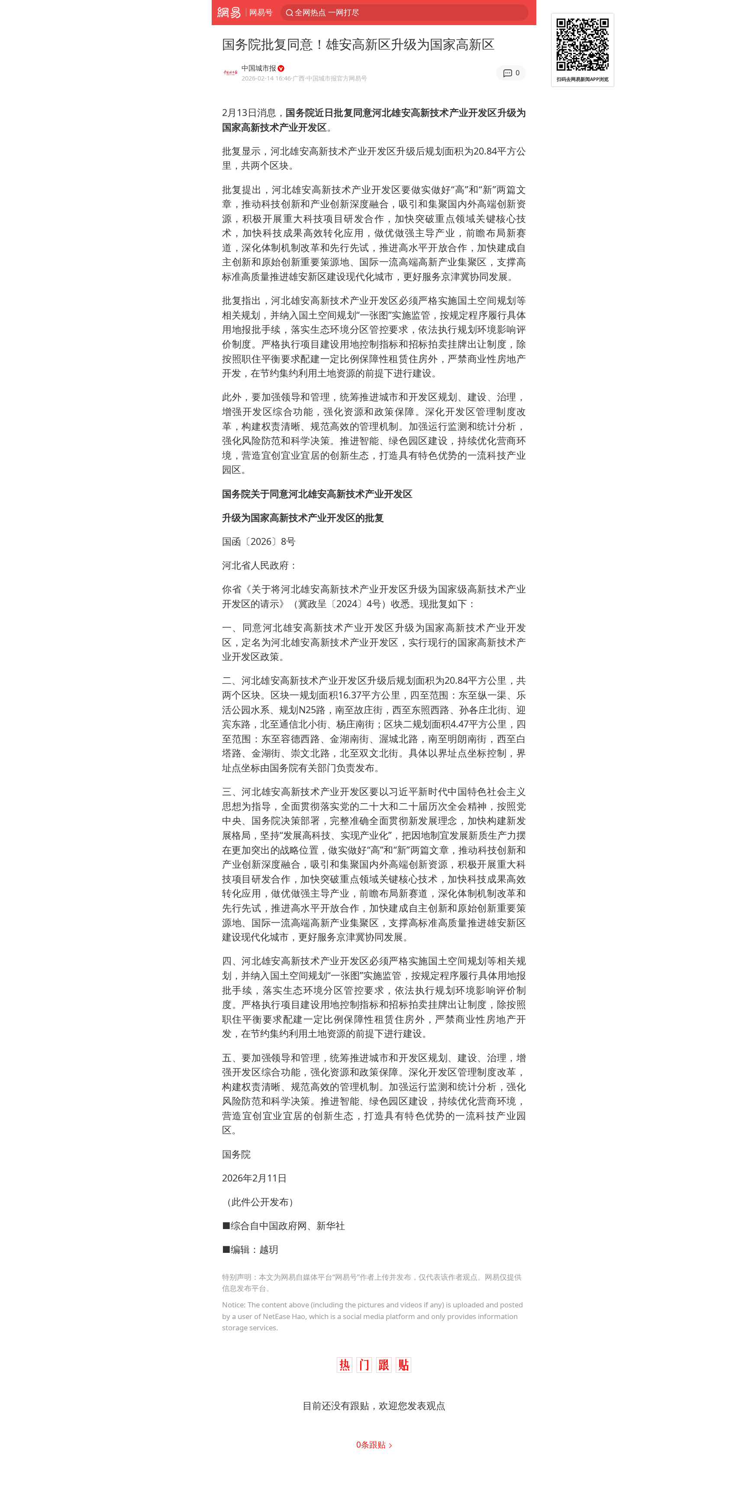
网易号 (261, 12)
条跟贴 (372, 1444)
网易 (229, 12)
